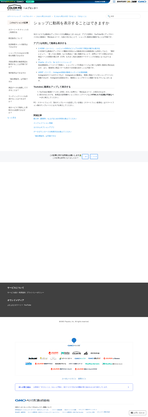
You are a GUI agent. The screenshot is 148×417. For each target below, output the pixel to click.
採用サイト (82, 379)
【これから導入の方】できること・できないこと (70, 16)
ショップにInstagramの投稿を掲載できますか (19, 54)
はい (86, 156)
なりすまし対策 (90, 412)
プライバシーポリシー (35, 292)
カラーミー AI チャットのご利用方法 (18, 30)
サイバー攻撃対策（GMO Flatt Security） (73, 412)
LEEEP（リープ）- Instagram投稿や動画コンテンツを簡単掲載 (62, 72)
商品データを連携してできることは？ (18, 88)
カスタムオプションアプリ (44, 127)
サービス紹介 (12, 292)
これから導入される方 (43, 16)
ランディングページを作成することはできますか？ (18, 99)
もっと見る (11, 117)
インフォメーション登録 (43, 123)
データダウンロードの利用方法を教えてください (53, 132)
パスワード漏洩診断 (57, 409)
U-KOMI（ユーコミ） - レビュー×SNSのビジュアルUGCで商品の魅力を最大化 (69, 48)
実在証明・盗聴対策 (20, 412)
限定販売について (15, 38)
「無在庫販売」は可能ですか (18, 80)
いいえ (95, 156)
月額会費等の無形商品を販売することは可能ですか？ (18, 64)
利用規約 (22, 292)
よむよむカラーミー (15, 305)
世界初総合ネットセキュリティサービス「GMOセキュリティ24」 (32, 409)
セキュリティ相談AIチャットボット (88, 409)
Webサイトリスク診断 (70, 409)
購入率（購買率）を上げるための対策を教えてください (55, 119)
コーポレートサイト (69, 379)
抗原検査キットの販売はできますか (18, 45)
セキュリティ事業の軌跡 (103, 412)
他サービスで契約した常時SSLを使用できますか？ (18, 110)
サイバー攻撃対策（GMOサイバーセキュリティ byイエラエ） (44, 412)
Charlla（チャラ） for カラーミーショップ (54, 62)
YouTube (27, 305)
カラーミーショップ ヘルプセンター (20, 16)
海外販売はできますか (17, 73)
